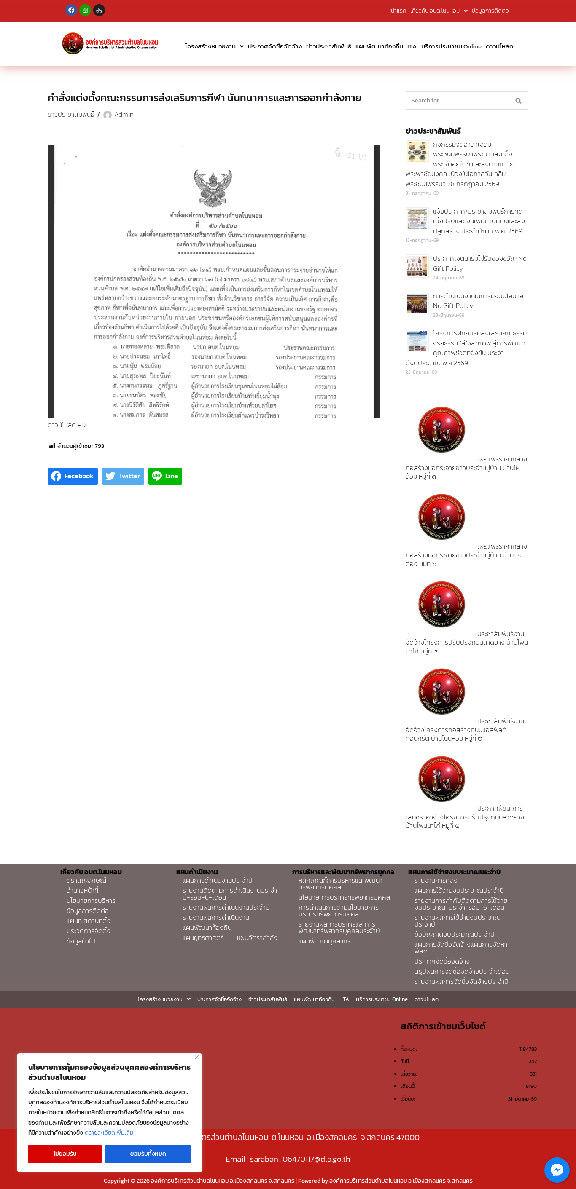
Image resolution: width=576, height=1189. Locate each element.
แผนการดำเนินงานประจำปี (218, 880)
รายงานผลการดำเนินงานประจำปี (226, 907)
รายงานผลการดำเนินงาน (216, 917)
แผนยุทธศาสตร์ (203, 937)
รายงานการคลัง (436, 880)
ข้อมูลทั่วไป (81, 941)
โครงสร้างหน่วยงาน (210, 46)
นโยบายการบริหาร (91, 900)
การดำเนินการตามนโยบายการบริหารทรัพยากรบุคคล (339, 910)
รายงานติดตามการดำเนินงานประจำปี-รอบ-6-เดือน (230, 893)
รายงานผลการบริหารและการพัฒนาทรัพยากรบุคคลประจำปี (339, 927)
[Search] (518, 100)
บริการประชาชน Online (451, 46)
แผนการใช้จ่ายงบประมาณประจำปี (459, 890)
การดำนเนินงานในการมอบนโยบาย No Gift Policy (478, 301)
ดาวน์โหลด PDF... (70, 425)
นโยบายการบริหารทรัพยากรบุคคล (344, 897)
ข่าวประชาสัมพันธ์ (328, 46)
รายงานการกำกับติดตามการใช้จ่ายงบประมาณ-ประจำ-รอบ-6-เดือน (461, 903)
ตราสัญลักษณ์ (86, 880)
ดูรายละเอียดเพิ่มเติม (109, 1132)
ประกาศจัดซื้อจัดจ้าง (275, 46)
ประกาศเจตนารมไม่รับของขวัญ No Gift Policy (480, 263)
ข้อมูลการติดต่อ (490, 10)
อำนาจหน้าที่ (82, 890)
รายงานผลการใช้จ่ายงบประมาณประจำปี (458, 920)
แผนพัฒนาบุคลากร (325, 941)
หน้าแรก (397, 10)
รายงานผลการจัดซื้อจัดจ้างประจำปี (462, 981)
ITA (412, 46)
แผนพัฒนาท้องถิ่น (379, 46)
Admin (124, 114)
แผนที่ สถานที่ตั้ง (88, 921)
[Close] (197, 1057)
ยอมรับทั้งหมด (148, 1153)
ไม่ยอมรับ (65, 1153)
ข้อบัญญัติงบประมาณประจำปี (455, 934)
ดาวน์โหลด (500, 46)
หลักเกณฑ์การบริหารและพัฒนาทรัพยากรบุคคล (340, 883)
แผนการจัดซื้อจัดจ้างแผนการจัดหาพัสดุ (461, 947)
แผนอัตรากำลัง (257, 937)
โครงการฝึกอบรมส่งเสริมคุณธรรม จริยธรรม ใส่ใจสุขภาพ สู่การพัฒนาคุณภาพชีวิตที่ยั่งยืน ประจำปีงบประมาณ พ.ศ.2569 (466, 348)
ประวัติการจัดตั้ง (88, 931)
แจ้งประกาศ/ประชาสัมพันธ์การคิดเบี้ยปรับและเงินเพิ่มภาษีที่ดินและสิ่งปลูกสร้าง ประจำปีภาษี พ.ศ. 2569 (479, 221)
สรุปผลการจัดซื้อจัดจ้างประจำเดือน (462, 971)
